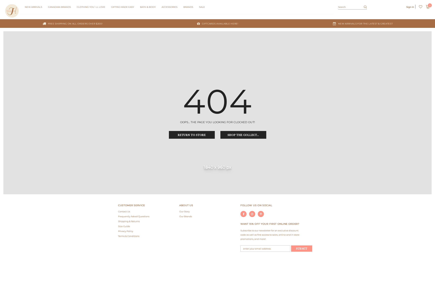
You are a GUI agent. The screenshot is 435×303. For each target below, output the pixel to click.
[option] (72, 23)
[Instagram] (252, 214)
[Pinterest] (261, 214)
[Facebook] (243, 214)
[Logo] (12, 11)
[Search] (364, 6)
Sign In (410, 7)
